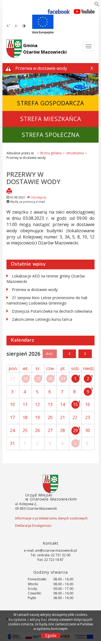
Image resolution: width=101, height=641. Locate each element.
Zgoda (50, 635)
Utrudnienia (75, 153)
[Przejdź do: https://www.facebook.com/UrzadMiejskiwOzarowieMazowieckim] (59, 11)
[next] (85, 353)
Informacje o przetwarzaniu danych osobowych (51, 518)
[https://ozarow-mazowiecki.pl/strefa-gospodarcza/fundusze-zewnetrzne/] (43, 24)
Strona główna (51, 153)
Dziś (50, 353)
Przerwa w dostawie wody (35, 289)
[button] (97, 5)
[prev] (69, 353)
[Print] (9, 191)
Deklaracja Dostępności (33, 525)
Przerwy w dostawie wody (33, 178)
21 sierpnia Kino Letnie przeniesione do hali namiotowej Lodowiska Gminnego (46, 300)
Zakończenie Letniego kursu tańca (42, 319)
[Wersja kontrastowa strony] (24, 26)
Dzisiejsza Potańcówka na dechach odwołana (52, 311)
